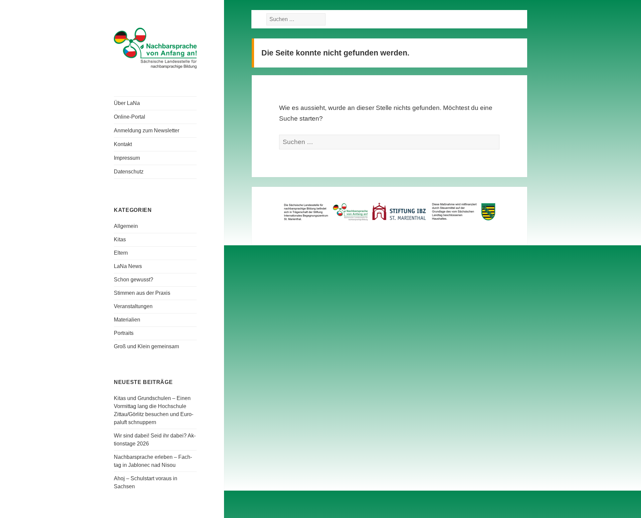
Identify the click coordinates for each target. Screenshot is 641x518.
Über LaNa (127, 103)
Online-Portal (129, 117)
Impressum (127, 158)
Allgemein (126, 226)
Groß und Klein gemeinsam (146, 346)
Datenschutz (129, 171)
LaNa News (128, 266)
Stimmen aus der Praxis (142, 293)
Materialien (127, 319)
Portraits (124, 333)
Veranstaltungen (133, 306)
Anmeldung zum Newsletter (146, 130)
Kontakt (123, 144)
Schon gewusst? (133, 279)
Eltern (121, 253)
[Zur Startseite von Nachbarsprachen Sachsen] (155, 47)
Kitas (120, 239)
